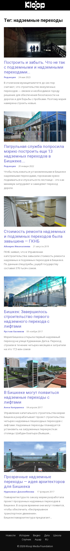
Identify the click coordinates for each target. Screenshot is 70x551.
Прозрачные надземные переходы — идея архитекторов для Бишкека (34, 481)
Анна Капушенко (14, 407)
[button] (6, 5)
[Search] (64, 5)
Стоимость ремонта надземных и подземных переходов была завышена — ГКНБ (34, 236)
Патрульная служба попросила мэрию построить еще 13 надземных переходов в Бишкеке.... (34, 153)
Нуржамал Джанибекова (19, 491)
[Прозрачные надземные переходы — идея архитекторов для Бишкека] (35, 457)
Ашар (38, 539)
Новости (11, 535)
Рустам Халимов (14, 331)
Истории (24, 535)
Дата (47, 535)
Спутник (26, 539)
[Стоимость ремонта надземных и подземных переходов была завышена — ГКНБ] (35, 211)
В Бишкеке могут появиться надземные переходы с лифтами (31, 397)
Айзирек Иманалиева (17, 246)
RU (46, 539)
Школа (57, 535)
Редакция (10, 77)
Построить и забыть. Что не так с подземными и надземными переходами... (34, 67)
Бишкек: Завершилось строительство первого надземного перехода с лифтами (26, 319)
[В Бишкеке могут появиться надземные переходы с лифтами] (35, 372)
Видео (36, 535)
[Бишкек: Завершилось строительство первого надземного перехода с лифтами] (35, 291)
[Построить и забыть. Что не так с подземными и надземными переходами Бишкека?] (35, 42)
